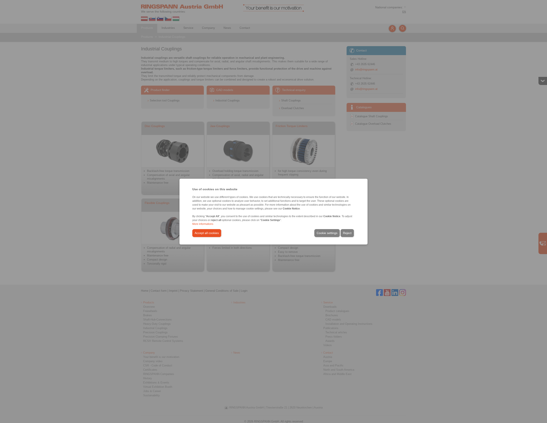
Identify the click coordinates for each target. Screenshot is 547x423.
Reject (347, 233)
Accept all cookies (207, 233)
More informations (202, 224)
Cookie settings (327, 233)
